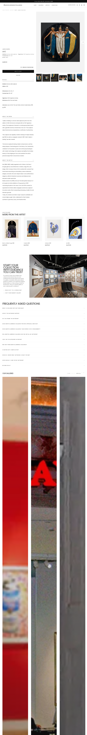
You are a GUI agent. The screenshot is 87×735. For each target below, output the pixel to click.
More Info (5, 57)
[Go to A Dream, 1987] (54, 229)
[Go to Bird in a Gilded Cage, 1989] (11, 229)
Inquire (18, 75)
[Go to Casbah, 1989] (33, 229)
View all (78, 373)
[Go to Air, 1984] (75, 229)
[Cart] (84, 5)
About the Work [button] (7, 116)
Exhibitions (55, 5)
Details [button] (4, 79)
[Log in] (81, 5)
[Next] (84, 215)
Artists (48, 5)
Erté (4, 51)
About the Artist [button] (7, 160)
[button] (71, 5)
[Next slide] (84, 372)
